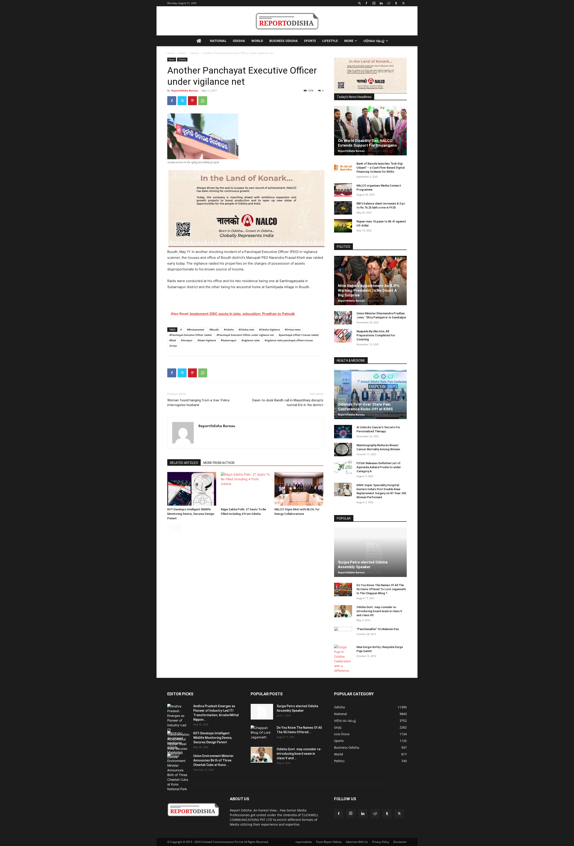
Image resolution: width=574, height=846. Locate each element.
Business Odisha (283, 41)
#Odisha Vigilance (269, 329)
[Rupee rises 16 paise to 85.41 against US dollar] (343, 226)
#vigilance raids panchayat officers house (289, 340)
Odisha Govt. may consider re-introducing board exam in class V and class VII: (379, 611)
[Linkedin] (381, 3)
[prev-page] (170, 527)
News (182, 53)
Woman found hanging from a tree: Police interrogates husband (198, 402)
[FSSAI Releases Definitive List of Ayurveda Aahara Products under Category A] (343, 467)
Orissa (173, 345)
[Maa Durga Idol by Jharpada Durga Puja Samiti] (343, 659)
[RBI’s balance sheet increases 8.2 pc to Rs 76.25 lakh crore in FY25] (343, 208)
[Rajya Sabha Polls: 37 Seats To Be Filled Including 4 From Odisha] (245, 489)
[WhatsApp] (202, 100)
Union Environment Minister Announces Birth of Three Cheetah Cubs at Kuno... (213, 760)
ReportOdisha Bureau (184, 90)
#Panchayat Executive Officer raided (190, 335)
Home (171, 53)
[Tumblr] (396, 3)
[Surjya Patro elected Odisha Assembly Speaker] (370, 552)
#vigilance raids (250, 340)
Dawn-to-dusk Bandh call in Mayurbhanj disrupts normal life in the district (287, 402)
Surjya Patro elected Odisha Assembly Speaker (362, 564)
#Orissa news (292, 329)
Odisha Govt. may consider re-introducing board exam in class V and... (299, 753)
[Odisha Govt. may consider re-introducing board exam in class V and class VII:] (343, 611)
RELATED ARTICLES (184, 463)
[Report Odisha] (287, 21)
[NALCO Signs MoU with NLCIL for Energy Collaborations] (298, 489)
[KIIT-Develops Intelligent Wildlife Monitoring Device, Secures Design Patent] (191, 489)
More (348, 41)
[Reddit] (388, 3)
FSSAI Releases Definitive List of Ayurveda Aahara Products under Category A (379, 467)
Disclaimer (400, 842)
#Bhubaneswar (195, 329)
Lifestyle (330, 41)
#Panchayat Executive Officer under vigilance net (245, 335)
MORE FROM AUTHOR (219, 463)
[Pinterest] (192, 100)
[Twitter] (403, 3)
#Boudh (214, 329)
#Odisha (229, 329)
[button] (359, 3)
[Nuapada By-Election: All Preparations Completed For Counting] (343, 335)
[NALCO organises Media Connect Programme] (343, 190)
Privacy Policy (380, 842)
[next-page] (177, 527)
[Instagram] (373, 3)
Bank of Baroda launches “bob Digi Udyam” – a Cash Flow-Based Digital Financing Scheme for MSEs (380, 167)
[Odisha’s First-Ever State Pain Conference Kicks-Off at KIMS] (370, 394)
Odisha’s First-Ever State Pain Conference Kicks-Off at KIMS (365, 406)
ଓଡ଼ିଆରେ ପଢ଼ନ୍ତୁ (374, 41)
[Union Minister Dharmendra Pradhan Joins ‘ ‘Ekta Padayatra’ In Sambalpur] (343, 317)
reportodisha (304, 842)
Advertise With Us (357, 842)
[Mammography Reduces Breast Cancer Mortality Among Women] (343, 449)
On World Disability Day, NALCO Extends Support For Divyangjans (367, 143)
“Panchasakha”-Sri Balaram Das (378, 629)
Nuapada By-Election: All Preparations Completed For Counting (376, 335)
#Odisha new (246, 329)
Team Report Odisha (328, 842)
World (257, 41)
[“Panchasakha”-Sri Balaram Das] (343, 637)
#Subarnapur (229, 340)
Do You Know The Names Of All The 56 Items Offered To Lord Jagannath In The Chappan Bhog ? (381, 589)
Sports (310, 41)
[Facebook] (366, 3)
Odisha (239, 41)
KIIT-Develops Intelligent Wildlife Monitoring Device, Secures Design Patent (190, 514)
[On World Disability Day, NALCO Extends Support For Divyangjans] (370, 130)
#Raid (172, 340)
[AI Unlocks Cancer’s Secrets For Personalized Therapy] (343, 431)
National (218, 41)
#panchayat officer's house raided (299, 335)
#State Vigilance (207, 340)
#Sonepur (187, 340)
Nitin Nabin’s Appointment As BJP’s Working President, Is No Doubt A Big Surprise (368, 290)
